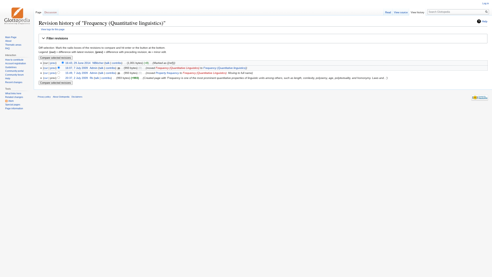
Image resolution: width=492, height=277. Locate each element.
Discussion (50, 12)
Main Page (11, 37)
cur (46, 67)
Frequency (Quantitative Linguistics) (177, 67)
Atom (11, 101)
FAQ (7, 48)
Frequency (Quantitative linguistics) (224, 67)
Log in (485, 3)
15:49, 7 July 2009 (76, 72)
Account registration (15, 63)
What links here (13, 93)
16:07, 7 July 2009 (76, 67)
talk (107, 62)
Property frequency (167, 72)
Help (484, 21)
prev (53, 62)
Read (388, 12)
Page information (14, 108)
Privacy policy (44, 97)
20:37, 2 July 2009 (76, 77)
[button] (263, 38)
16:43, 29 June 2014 (78, 62)
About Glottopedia (61, 97)
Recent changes (13, 82)
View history (417, 12)
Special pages (12, 104)
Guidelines (11, 67)
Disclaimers (76, 97)
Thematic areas (13, 44)
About (8, 41)
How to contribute (14, 59)
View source (401, 12)
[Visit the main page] (17, 15)
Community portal (14, 71)
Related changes (14, 97)
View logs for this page (53, 29)
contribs (116, 62)
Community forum (14, 74)
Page (38, 12)
